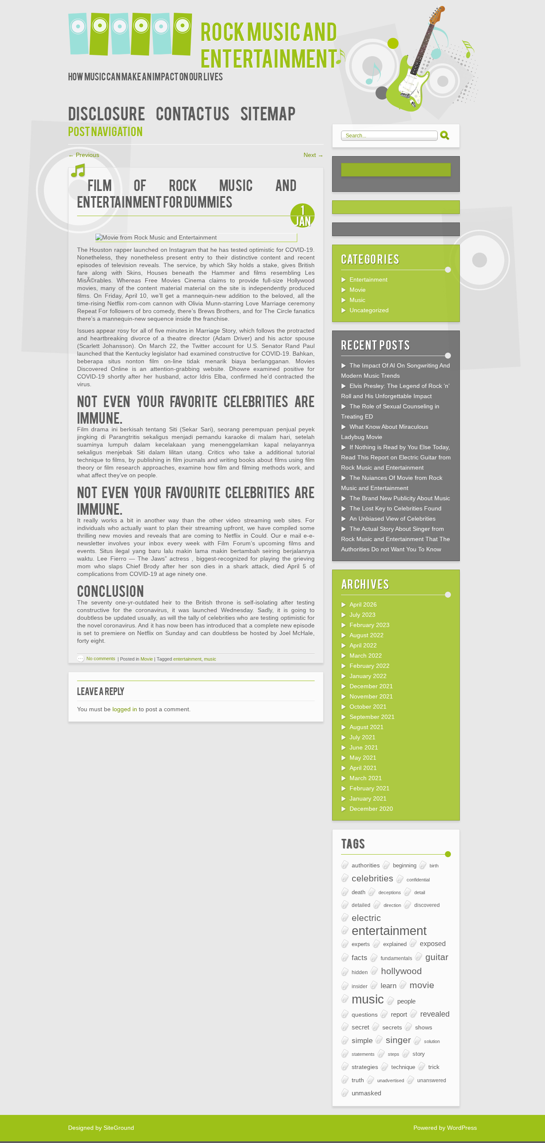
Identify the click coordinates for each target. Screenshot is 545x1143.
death (358, 892)
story (419, 1054)
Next (314, 154)
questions (365, 1014)
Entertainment (368, 279)
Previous (83, 154)
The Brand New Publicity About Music (400, 498)
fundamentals (396, 958)
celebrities (372, 878)
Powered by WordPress (445, 1127)
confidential (418, 879)
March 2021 (366, 778)
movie (422, 985)
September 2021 (372, 716)
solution (432, 1041)
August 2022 (367, 635)
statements (363, 1054)
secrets (392, 1027)
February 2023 (370, 624)
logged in (124, 709)
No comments (100, 658)
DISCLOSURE (106, 113)
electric (366, 918)
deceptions (390, 892)
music (210, 658)
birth (434, 865)
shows (423, 1027)
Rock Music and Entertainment (269, 44)
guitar (436, 957)
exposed (433, 943)
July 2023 (363, 614)
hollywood (401, 971)
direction (392, 905)
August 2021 (367, 727)
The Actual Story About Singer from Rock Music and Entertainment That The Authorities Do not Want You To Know (395, 539)
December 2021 (371, 686)
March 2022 (366, 655)
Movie (147, 658)
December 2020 (371, 808)
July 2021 (363, 737)
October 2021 (368, 706)
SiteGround (118, 1127)
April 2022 (363, 645)
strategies (365, 1066)
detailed (361, 905)
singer (398, 1040)
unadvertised (390, 1080)
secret (360, 1027)
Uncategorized (369, 310)
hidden (360, 972)
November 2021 (371, 696)
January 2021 (368, 798)
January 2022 (368, 676)
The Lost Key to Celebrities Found (396, 508)
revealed (435, 1014)
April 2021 (363, 767)
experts (361, 944)
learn (388, 985)
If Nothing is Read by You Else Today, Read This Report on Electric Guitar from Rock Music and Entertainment (396, 457)
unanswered (431, 1080)
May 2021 (363, 757)
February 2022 (370, 665)
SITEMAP (268, 113)
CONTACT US (192, 113)
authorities (366, 865)
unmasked (366, 1093)
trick (433, 1066)
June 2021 (364, 747)
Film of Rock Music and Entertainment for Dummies (186, 192)
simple (362, 1041)
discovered (427, 905)
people (406, 1001)
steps (393, 1054)
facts (359, 958)
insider (359, 986)
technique (403, 1067)
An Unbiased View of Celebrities (393, 518)
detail (419, 892)
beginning (404, 866)
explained (395, 944)
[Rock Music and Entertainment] (134, 28)
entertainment (187, 658)
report (399, 1014)
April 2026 (363, 604)
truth (358, 1080)
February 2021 (370, 788)
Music (357, 299)
